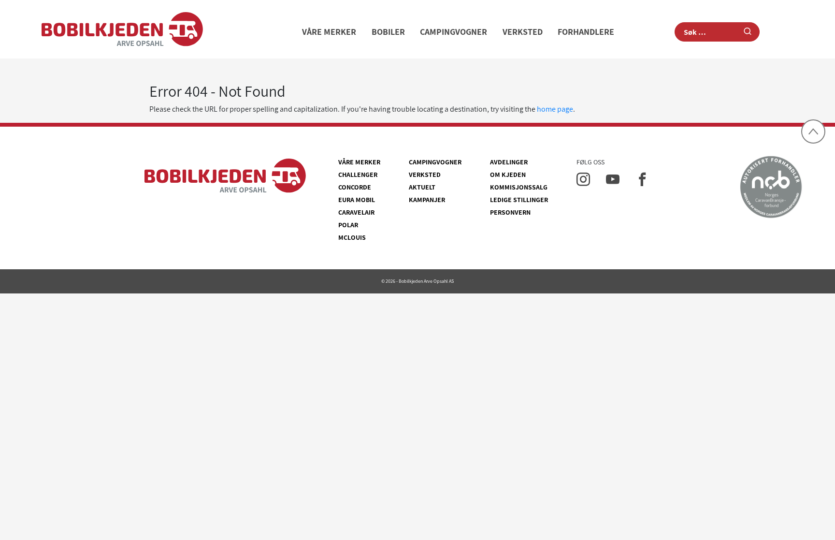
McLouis (352, 237)
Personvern (510, 212)
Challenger (357, 174)
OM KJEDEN (508, 174)
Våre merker (329, 31)
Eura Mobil (356, 199)
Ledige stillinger (519, 199)
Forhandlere (586, 31)
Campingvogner (453, 31)
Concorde (354, 187)
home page (555, 109)
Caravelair (356, 212)
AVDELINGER (509, 162)
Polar (348, 224)
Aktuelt (422, 187)
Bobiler (388, 31)
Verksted (523, 31)
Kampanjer (427, 199)
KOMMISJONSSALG (518, 187)
